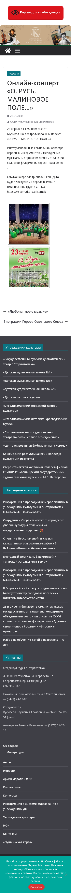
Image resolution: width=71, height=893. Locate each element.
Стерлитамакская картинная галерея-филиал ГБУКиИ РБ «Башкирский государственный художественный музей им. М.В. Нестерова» (35, 472)
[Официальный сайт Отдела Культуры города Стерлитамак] (35, 27)
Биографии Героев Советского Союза (33, 321)
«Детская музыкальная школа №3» (27, 380)
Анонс (7, 762)
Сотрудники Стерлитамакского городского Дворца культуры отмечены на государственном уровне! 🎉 (33, 525)
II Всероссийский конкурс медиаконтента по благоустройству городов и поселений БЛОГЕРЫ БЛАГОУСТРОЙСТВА (35, 593)
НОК (6, 825)
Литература (15, 752)
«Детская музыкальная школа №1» (27, 372)
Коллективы (12, 787)
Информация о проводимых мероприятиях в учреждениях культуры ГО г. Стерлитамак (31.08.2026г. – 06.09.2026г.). (35, 507)
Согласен (36, 887)
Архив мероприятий (17, 779)
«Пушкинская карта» (18, 842)
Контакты (10, 834)
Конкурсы (10, 795)
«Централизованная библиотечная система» (35, 445)
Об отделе (10, 746)
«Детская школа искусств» (21, 397)
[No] (66, 875)
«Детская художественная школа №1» (29, 389)
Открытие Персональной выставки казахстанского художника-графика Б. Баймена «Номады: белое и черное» (30, 543)
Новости (14, 73)
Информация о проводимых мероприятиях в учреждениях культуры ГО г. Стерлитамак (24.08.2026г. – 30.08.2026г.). (35, 575)
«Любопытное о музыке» (28, 311)
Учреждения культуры (19, 817)
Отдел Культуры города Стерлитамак (32, 121)
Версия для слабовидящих (39, 12)
